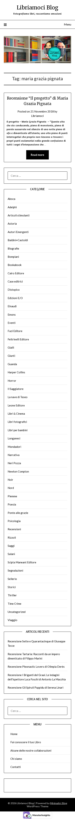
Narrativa (13, 455)
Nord (11, 487)
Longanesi (14, 438)
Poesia (12, 504)
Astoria (12, 223)
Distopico (14, 289)
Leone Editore (16, 405)
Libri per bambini (17, 430)
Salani (11, 554)
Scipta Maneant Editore (22, 562)
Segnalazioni (15, 570)
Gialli (11, 347)
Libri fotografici (17, 421)
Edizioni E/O (15, 298)
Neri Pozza (14, 463)
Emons (12, 314)
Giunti (11, 355)
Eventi (11, 322)
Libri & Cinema (16, 413)
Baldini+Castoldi (18, 240)
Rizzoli (12, 537)
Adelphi (12, 207)
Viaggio (12, 620)
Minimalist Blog (58, 803)
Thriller (12, 595)
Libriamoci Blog (37, 7)
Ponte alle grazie (18, 512)
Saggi (11, 545)
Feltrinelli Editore (18, 339)
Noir (10, 479)
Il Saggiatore (15, 388)
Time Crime (14, 603)
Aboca (11, 198)
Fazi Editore (15, 331)
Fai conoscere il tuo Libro (25, 742)
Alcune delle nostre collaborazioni (30, 750)
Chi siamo (16, 758)
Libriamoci (37, 115)
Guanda (12, 364)
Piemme (12, 496)
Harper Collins (16, 372)
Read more (37, 154)
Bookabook (14, 264)
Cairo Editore (16, 273)
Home (13, 734)
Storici (12, 587)
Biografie (13, 248)
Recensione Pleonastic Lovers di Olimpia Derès (36, 666)
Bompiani (13, 256)
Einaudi (12, 306)
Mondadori (14, 446)
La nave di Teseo (17, 397)
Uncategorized (16, 611)
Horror (12, 380)
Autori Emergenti (18, 232)
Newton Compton (18, 471)
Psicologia (14, 521)
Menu (67, 24)
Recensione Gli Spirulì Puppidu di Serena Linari (35, 687)
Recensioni (14, 529)
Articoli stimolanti (18, 215)
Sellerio (12, 578)
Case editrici (15, 281)
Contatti (15, 766)
